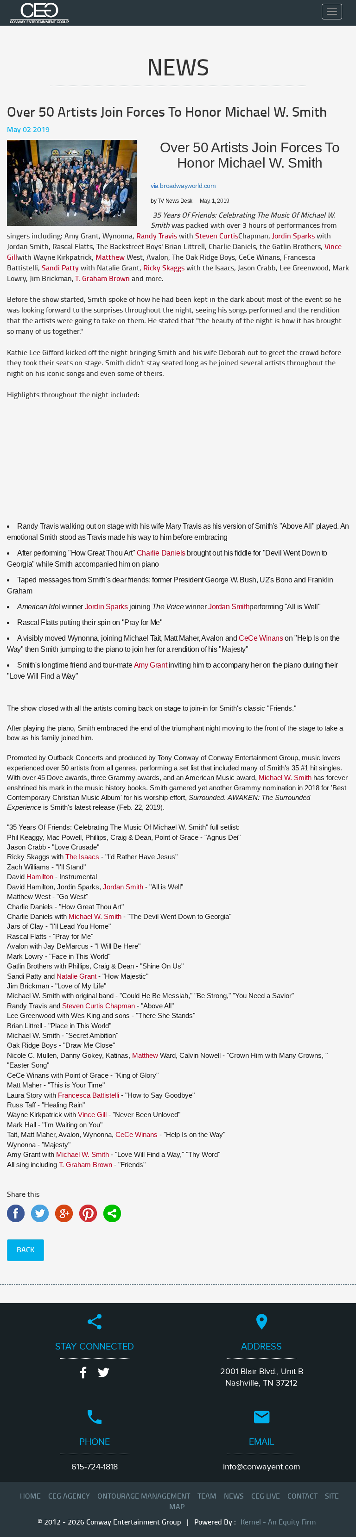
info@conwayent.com (261, 1467)
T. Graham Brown (102, 278)
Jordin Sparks (293, 236)
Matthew (110, 257)
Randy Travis (156, 236)
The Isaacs (82, 857)
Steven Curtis (216, 236)
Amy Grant (150, 665)
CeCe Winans (261, 638)
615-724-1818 (94, 1467)
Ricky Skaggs (163, 268)
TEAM (206, 1496)
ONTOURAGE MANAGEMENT (143, 1496)
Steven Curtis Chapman (98, 1006)
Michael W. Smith (285, 777)
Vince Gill (92, 1114)
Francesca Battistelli (88, 1095)
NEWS (234, 1496)
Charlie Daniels (161, 553)
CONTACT (302, 1496)
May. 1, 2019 (215, 201)
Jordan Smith (228, 607)
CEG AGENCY (69, 1496)
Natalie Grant (76, 976)
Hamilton (39, 877)
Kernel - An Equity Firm (277, 1522)
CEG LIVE (265, 1496)
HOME (30, 1496)
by (171, 201)
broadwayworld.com (188, 185)
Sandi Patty (60, 268)
